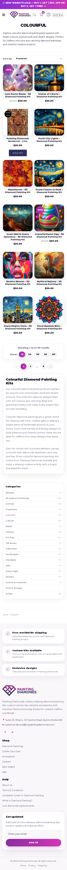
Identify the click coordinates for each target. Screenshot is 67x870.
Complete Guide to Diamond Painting (23, 795)
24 (29, 354)
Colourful (33, 515)
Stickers (33, 576)
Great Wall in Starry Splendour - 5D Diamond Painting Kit (18, 237)
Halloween (33, 548)
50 (45, 354)
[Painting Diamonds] (19, 690)
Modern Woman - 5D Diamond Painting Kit (17, 282)
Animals (33, 503)
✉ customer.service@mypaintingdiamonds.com (28, 724)
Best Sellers (8, 766)
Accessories (8, 756)
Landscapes (33, 554)
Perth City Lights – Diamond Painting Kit (49, 139)
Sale (33, 565)
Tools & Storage (14, 588)
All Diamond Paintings (33, 498)
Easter (33, 526)
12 (22, 354)
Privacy (32, 865)
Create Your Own (11, 751)
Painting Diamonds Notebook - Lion (18, 139)
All (53, 354)
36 (37, 354)
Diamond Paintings (12, 746)
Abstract (33, 492)
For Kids (33, 537)
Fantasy (33, 532)
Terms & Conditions (12, 790)
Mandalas (33, 560)
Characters (33, 509)
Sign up (33, 842)
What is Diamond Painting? (17, 800)
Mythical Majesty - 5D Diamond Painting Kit (49, 282)
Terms (23, 865)
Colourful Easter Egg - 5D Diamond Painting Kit (49, 235)
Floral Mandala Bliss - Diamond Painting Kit (49, 327)
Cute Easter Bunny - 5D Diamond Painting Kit (18, 95)
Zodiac (33, 593)
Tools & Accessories (33, 582)
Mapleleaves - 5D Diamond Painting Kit (17, 191)
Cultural (33, 520)
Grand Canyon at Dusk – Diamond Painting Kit (49, 191)
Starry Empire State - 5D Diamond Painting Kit (18, 327)
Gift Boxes (33, 543)
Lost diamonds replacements (18, 805)
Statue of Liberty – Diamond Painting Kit (49, 95)
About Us (7, 785)
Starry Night (33, 571)
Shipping (42, 865)
